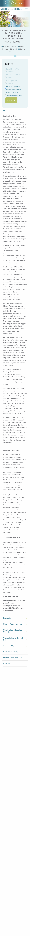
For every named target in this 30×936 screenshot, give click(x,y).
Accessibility (8, 645)
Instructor (7, 618)
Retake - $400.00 (14, 93)
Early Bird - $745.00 (13, 70)
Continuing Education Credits (12, 630)
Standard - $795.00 (13, 76)
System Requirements (12, 657)
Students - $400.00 (13, 88)
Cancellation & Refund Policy (13, 638)
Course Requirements (12, 623)
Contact (6, 663)
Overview (7, 110)
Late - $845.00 (11, 82)
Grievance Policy (10, 651)
